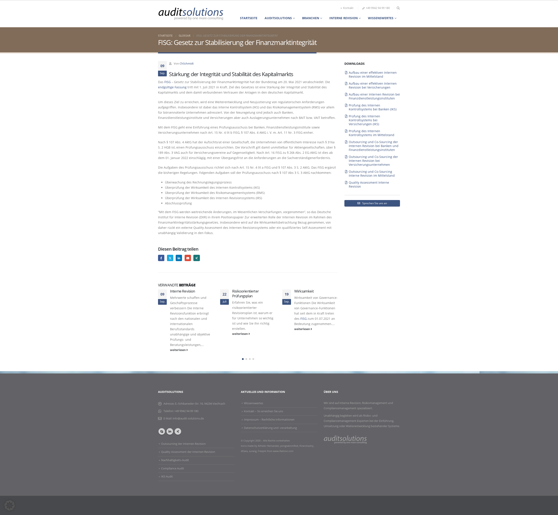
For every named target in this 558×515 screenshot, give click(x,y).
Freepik (262, 451)
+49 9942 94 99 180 (378, 8)
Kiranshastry (306, 445)
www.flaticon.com (283, 451)
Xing (196, 258)
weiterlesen (178, 350)
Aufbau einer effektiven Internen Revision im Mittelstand (373, 74)
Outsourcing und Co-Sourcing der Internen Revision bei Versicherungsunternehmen (373, 161)
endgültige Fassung (172, 87)
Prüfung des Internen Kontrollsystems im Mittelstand (371, 133)
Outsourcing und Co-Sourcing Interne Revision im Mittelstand (372, 173)
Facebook (161, 258)
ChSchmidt (187, 63)
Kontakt (348, 8)
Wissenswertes (380, 18)
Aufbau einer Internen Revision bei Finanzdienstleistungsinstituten (374, 96)
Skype (161, 431)
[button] (398, 8)
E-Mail (188, 258)
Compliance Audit (172, 468)
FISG (167, 82)
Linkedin (170, 431)
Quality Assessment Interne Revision (369, 184)
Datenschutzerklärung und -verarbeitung (270, 428)
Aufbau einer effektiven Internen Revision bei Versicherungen (373, 85)
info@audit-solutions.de (188, 418)
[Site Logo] (190, 14)
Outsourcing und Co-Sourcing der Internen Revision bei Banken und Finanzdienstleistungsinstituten (373, 146)
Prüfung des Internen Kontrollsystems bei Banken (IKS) (372, 107)
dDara (244, 451)
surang (253, 451)
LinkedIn (179, 258)
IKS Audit (167, 476)
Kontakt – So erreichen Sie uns (263, 411)
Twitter (170, 258)
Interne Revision (182, 291)
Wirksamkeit (304, 291)
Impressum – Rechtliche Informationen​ (269, 419)
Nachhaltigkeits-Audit (175, 460)
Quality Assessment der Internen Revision (188, 452)
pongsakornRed (289, 445)
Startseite (248, 18)
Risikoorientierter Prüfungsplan (245, 293)
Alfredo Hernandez (268, 445)
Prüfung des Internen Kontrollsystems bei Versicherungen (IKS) (364, 120)
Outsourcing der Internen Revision (183, 444)
